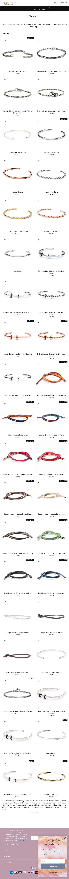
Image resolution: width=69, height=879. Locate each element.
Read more (34, 813)
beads (15, 807)
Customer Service (10, 844)
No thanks (53, 872)
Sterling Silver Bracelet (27, 801)
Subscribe (53, 866)
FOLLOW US (6, 862)
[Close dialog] (64, 838)
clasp (43, 805)
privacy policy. (22, 840)
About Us (6, 856)
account (6, 850)
